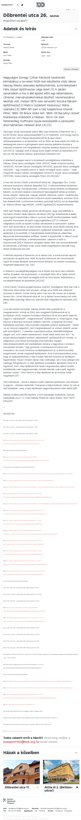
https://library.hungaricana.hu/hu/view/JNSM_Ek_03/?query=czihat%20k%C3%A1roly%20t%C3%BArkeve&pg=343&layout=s (39, 681)
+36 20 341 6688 (14, 811)
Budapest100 (7, 5)
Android (42, 811)
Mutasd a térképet (71, 69)
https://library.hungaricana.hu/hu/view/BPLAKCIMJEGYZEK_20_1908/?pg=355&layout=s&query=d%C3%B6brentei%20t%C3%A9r (40, 487)
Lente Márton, (27, 819)
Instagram (68, 811)
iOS (36, 811)
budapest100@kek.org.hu (21, 741)
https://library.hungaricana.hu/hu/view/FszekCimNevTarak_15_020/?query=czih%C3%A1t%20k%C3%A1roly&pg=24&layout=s (39, 687)
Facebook (59, 811)
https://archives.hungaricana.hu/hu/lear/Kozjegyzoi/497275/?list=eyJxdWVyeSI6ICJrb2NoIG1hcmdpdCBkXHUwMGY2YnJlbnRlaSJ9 (39, 473)
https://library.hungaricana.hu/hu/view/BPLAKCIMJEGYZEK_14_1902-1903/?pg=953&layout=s (29, 480)
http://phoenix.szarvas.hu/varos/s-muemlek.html (19, 731)
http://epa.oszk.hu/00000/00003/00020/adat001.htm (20, 704)
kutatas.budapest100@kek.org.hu (53, 808)
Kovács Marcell (44, 819)
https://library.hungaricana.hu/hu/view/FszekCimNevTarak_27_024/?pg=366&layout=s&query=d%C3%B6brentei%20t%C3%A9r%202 (42, 503)
